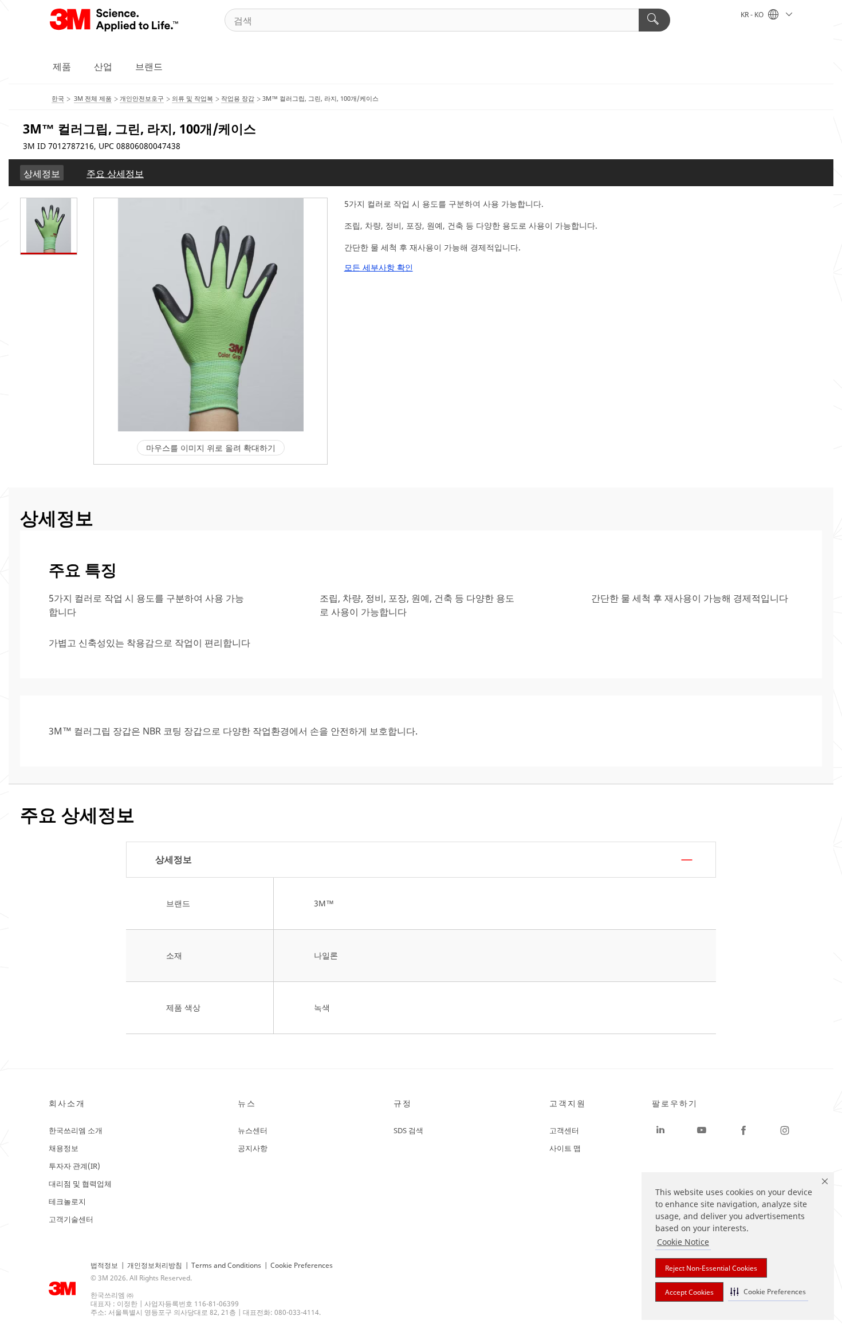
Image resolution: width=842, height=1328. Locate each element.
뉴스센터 (252, 1130)
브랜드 (149, 66)
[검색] (654, 20)
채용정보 (63, 1148)
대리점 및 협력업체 (80, 1183)
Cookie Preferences (301, 1265)
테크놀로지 (67, 1201)
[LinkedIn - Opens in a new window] (660, 1130)
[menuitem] (42, 172)
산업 (103, 66)
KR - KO (753, 14)
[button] (768, 1291)
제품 (62, 66)
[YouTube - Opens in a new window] (701, 1130)
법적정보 (104, 1265)
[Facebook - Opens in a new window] (743, 1130)
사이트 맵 (565, 1148)
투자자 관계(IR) (74, 1166)
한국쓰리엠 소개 (76, 1130)
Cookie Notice (683, 1241)
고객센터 (564, 1130)
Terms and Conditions (226, 1265)
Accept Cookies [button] (689, 1292)
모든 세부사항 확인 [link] (378, 267)
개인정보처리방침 (154, 1265)
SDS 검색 (408, 1130)
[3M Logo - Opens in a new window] (115, 20)
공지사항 (252, 1148)
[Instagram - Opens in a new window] (784, 1130)
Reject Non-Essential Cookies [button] (711, 1268)
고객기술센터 (71, 1219)
